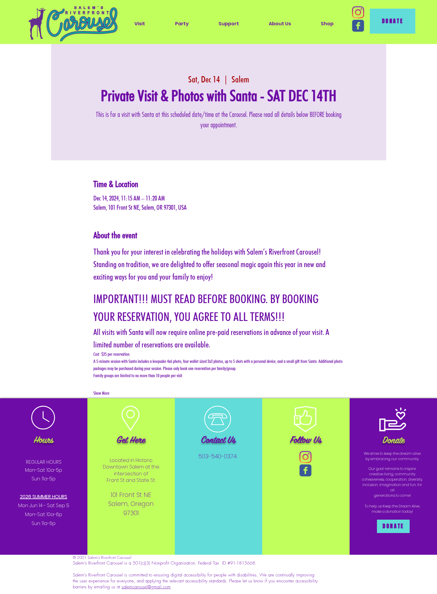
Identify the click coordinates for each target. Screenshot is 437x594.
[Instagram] (358, 12)
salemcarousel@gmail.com (146, 587)
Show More (101, 393)
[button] (140, 23)
